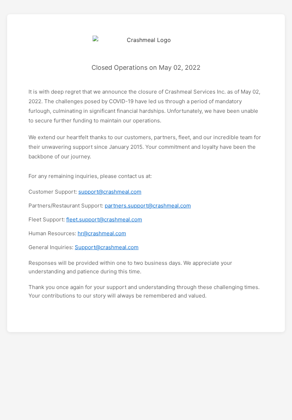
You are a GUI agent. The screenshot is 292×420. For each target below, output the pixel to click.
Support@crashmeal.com (107, 247)
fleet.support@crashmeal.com (104, 219)
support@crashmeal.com (109, 191)
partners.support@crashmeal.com (148, 205)
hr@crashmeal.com (102, 233)
